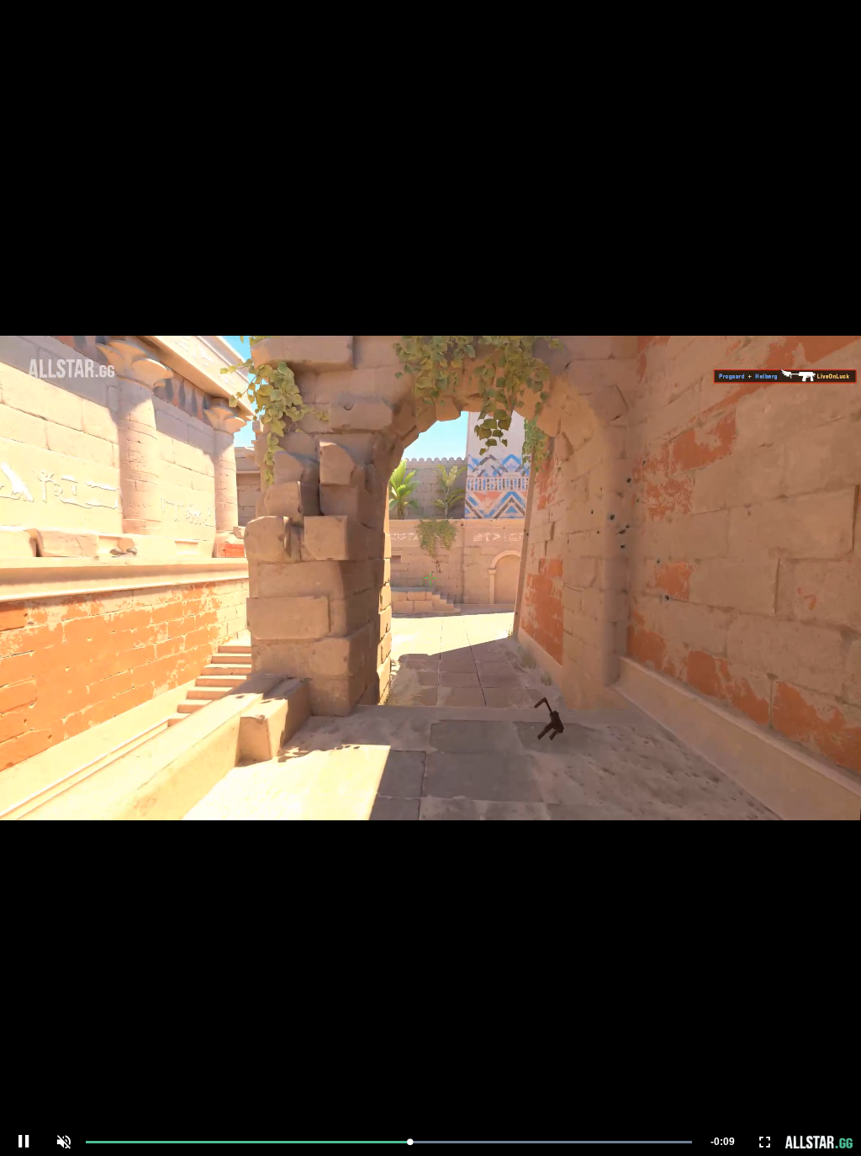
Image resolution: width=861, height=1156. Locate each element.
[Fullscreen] (765, 1142)
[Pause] (23, 1142)
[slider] (389, 1142)
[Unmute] (64, 1142)
